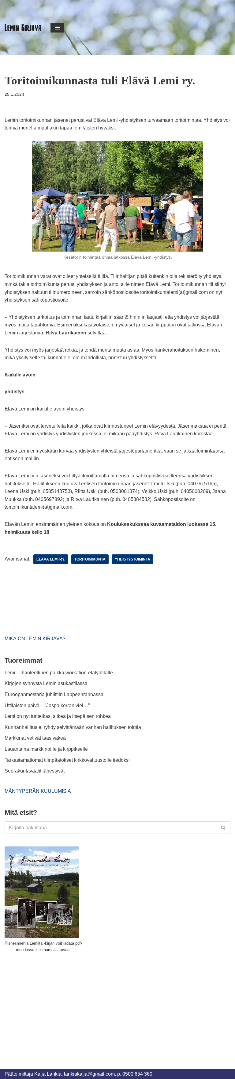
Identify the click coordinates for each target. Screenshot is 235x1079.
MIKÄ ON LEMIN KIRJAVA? (35, 638)
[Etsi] (223, 827)
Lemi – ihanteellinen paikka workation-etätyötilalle (59, 672)
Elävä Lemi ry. (50, 559)
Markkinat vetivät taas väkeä (35, 738)
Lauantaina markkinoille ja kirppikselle (46, 749)
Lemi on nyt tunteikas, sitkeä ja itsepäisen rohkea (58, 716)
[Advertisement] (50, 1003)
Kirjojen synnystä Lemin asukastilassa (46, 683)
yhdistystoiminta (132, 559)
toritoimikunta (90, 559)
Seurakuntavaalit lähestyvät (35, 770)
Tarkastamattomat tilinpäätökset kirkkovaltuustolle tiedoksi (67, 760)
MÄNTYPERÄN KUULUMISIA (38, 791)
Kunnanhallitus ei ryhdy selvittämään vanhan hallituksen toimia (73, 727)
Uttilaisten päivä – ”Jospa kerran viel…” (48, 705)
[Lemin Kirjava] (23, 28)
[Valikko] (57, 28)
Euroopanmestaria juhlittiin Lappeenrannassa (55, 694)
